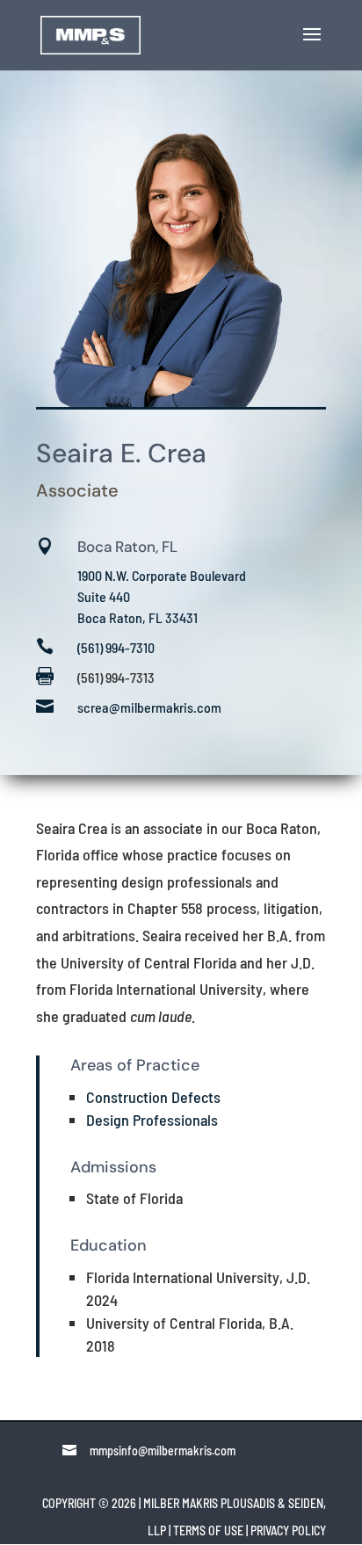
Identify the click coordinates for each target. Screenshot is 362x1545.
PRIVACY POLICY (288, 1530)
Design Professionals (152, 1119)
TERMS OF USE (208, 1530)
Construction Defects (153, 1096)
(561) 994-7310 (116, 647)
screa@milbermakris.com (149, 707)
